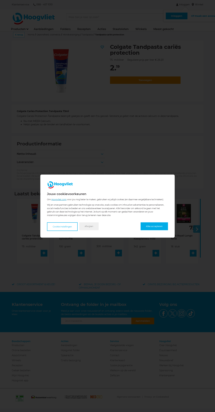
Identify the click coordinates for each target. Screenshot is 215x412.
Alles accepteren (154, 226)
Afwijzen (89, 226)
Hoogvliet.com (59, 199)
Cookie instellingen (62, 226)
